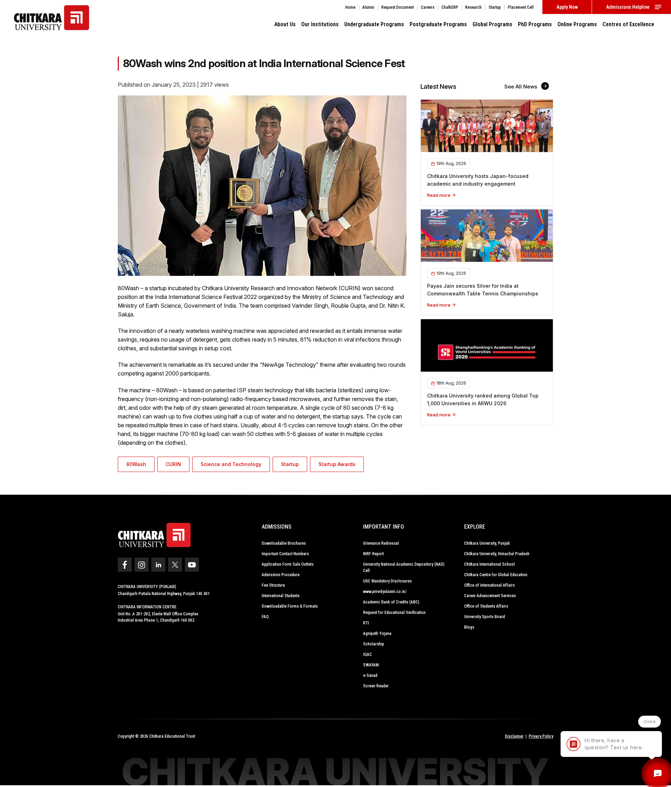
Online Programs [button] (577, 24)
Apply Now (567, 7)
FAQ (265, 616)
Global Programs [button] (492, 24)
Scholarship (373, 644)
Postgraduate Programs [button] (438, 24)
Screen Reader (376, 686)
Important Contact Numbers (285, 553)
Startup (290, 464)
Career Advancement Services (490, 595)
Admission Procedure (281, 574)
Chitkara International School (489, 564)
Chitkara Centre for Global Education (495, 574)
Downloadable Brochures (284, 543)
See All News (521, 86)
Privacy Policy (541, 736)
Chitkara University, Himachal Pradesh (496, 553)
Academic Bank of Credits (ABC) (391, 602)
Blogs (469, 627)
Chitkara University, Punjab (487, 543)
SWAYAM (371, 665)
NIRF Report (373, 553)
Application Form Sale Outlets (287, 564)
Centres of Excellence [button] (628, 24)
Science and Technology (231, 464)
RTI (366, 623)
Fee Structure (273, 585)
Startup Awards (336, 464)
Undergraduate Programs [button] (374, 24)
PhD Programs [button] (535, 24)
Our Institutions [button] (320, 24)
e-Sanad (370, 675)
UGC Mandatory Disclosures (387, 581)
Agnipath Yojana (377, 633)
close (649, 721)
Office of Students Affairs (486, 606)
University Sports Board (484, 616)
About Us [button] (285, 24)
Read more (439, 195)
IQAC (367, 654)
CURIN (173, 464)
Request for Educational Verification (394, 612)
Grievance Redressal (381, 543)
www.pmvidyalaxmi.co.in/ (384, 591)
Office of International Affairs (489, 585)
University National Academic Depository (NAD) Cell (404, 567)
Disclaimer (514, 736)
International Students (281, 595)
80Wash (136, 464)
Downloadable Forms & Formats (290, 606)
